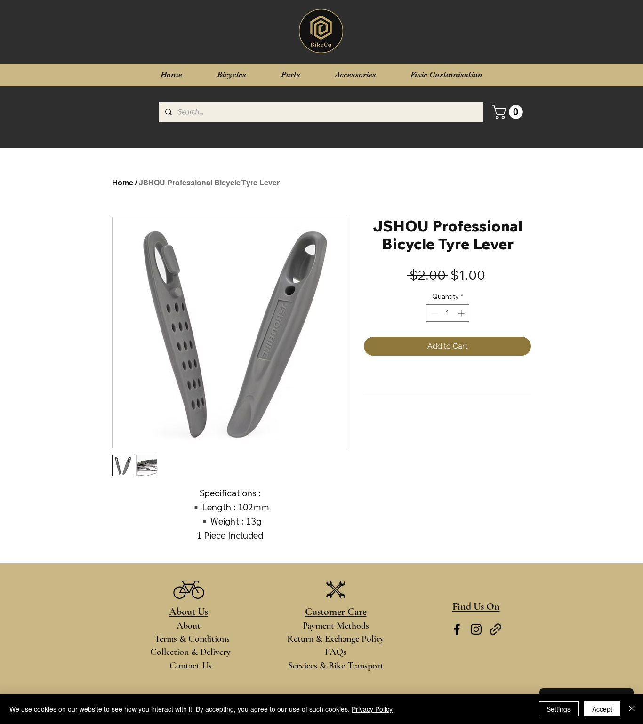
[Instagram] (476, 629)
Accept (602, 709)
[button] (509, 112)
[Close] (631, 708)
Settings (559, 709)
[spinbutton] (447, 313)
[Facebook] (457, 629)
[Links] (495, 629)
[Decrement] (433, 313)
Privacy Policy (372, 709)
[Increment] (462, 313)
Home (122, 182)
